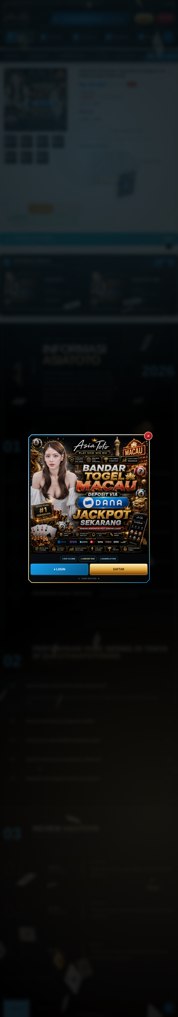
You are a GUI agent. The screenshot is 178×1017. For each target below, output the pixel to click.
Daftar (118, 569)
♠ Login (59, 569)
